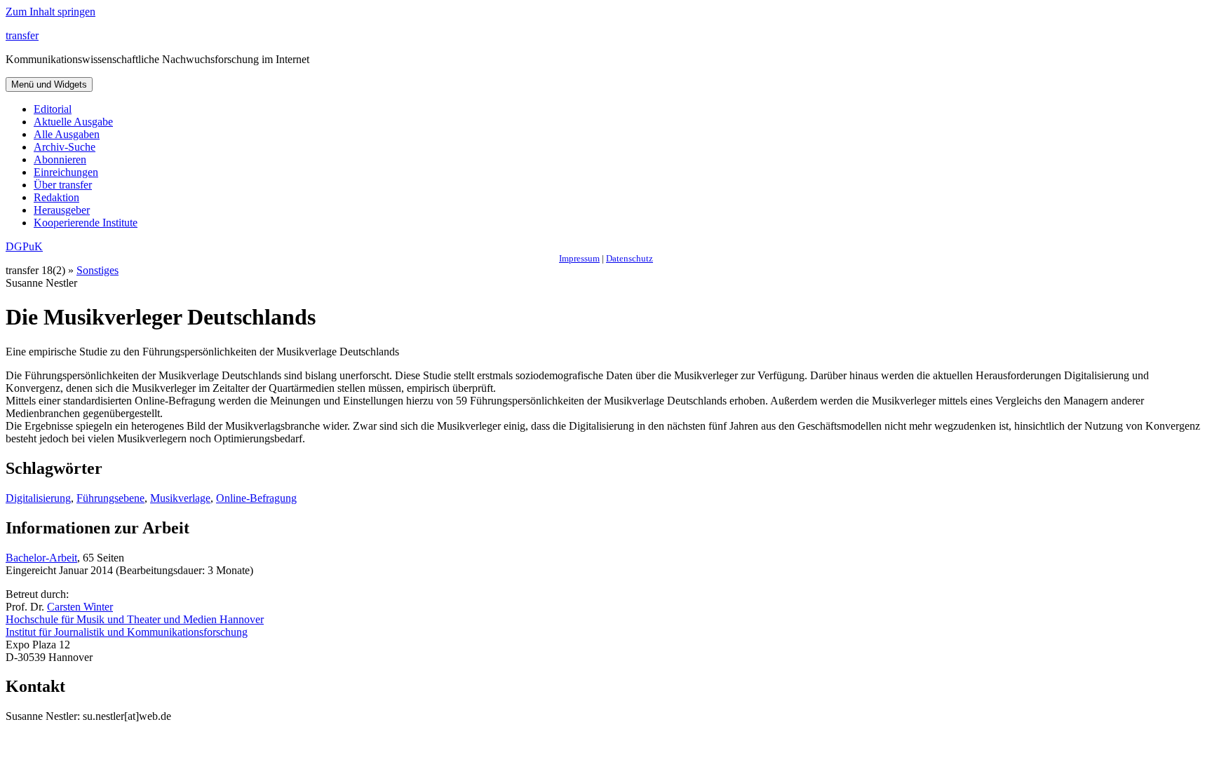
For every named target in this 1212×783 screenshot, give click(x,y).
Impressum (579, 258)
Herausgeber (62, 210)
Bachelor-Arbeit (41, 558)
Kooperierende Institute (85, 223)
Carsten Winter (80, 607)
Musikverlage (180, 498)
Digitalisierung (38, 498)
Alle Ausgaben (67, 134)
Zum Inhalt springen (50, 12)
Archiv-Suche (64, 147)
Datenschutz (629, 258)
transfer (22, 35)
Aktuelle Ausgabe (73, 122)
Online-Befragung (256, 498)
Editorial (53, 109)
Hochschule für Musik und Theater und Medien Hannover (135, 619)
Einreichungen (66, 172)
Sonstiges (97, 270)
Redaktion (56, 197)
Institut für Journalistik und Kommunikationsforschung (127, 632)
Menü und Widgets (49, 84)
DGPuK (24, 246)
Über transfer (63, 185)
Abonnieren (60, 159)
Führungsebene (110, 498)
